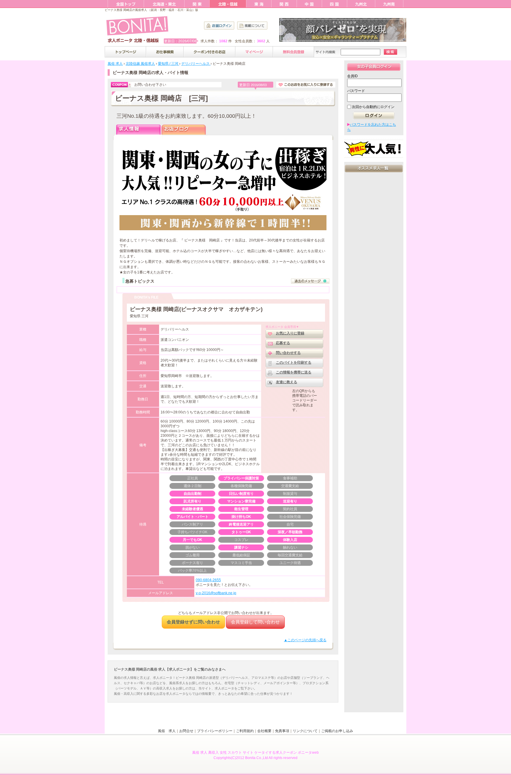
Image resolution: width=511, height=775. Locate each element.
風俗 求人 (167, 731)
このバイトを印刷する (293, 362)
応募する (283, 343)
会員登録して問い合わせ (255, 621)
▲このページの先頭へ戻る (305, 640)
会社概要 (264, 731)
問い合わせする (288, 353)
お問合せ (186, 731)
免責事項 (282, 731)
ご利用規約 (245, 731)
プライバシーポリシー (214, 731)
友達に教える (286, 382)
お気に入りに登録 (290, 333)
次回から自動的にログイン (373, 107)
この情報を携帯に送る (293, 372)
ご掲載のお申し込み (337, 731)
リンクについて (305, 731)
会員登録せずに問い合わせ (193, 621)
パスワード (356, 91)
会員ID (352, 76)
